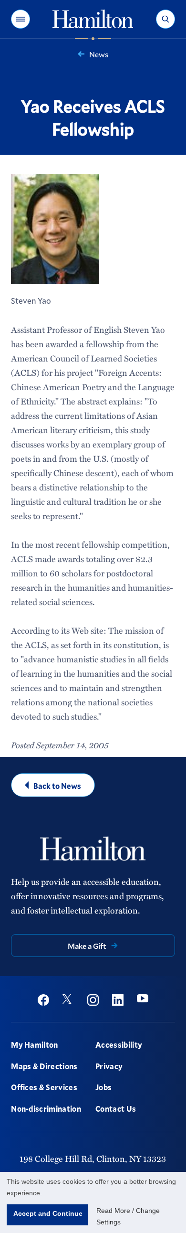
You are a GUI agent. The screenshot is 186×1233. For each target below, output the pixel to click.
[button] (20, 19)
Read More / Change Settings (128, 1216)
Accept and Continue (48, 1213)
